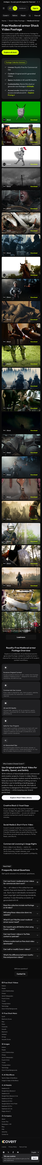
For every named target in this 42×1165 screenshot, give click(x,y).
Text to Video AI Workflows (9, 1078)
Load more (21, 637)
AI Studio (30, 86)
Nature (4, 986)
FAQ (3, 1129)
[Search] (15, 8)
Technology (5, 1006)
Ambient (4, 1034)
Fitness (4, 993)
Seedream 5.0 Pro (7, 1106)
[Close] (39, 2)
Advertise (4, 1132)
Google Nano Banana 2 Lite (10, 1096)
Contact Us (21, 974)
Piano (3, 1024)
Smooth (4, 1029)
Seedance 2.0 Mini (7, 1101)
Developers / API (6, 1124)
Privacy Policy (13, 1147)
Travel (3, 1001)
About (3, 1119)
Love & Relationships (8, 991)
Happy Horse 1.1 (6, 1111)
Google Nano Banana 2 (8, 1091)
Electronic (5, 1032)
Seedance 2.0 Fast (7, 1098)
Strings (4, 1037)
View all (37, 15)
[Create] (10, 8)
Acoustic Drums (6, 1039)
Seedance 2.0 (5, 1093)
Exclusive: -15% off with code (17, 631)
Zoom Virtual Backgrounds (9, 1008)
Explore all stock (10, 52)
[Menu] (4, 8)
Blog (3, 1126)
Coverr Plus (5, 1121)
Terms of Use (23, 1147)
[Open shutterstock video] (21, 622)
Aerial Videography (7, 996)
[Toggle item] (37, 882)
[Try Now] (37, 2)
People (4, 988)
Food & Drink (5, 998)
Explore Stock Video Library (21, 798)
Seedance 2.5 (5, 1088)
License (4, 1147)
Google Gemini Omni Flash (9, 1103)
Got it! (35, 1158)
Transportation (6, 1003)
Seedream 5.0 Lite (7, 1108)
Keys (3, 1021)
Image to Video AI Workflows (10, 1080)
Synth (3, 1016)
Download (33, 120)
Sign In (35, 8)
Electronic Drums (7, 1019)
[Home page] (9, 1141)
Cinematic (5, 1026)
